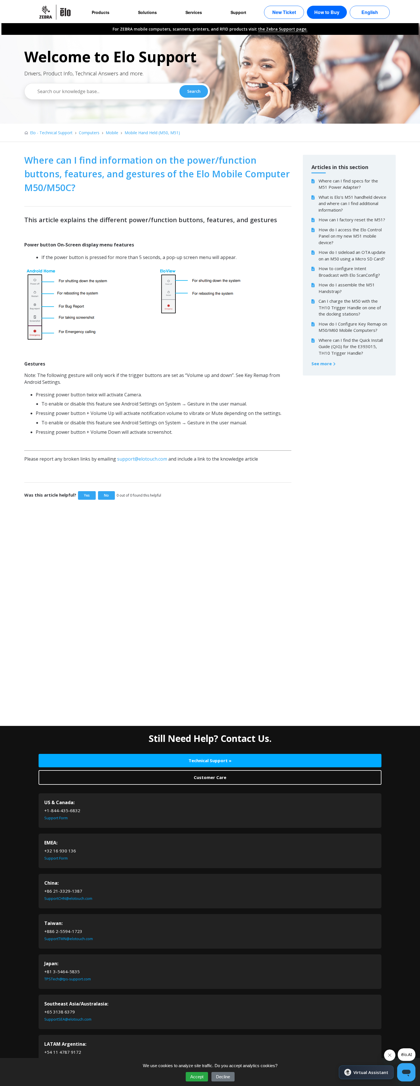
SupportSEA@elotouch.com (67, 1019)
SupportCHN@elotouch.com (68, 898)
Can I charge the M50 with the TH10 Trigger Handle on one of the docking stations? (350, 307)
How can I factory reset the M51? (352, 219)
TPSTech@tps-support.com (67, 978)
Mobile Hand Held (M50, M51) (152, 132)
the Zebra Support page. (282, 29)
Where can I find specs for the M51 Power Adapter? (348, 184)
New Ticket (284, 12)
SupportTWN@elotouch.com (68, 938)
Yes (87, 495)
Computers (89, 132)
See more (322, 363)
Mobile (112, 132)
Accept (196, 1076)
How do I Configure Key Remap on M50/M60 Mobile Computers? (353, 327)
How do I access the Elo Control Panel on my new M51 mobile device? (350, 236)
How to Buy (326, 12)
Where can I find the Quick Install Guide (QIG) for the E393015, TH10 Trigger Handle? (351, 346)
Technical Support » (210, 760)
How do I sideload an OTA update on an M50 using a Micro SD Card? (352, 255)
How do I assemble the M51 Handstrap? (347, 288)
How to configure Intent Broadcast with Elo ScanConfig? (349, 272)
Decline (223, 1076)
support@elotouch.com (142, 459)
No (106, 495)
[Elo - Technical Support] (58, 12)
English (369, 12)
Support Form (56, 817)
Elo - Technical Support (51, 132)
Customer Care (210, 777)
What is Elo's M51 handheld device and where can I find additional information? (352, 203)
